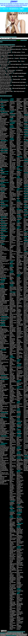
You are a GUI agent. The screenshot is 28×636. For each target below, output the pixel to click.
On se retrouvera (19, 363)
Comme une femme (5, 82)
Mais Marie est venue (5, 402)
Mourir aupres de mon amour (13, 287)
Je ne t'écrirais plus (4, 389)
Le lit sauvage (3, 466)
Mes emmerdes (3, 301)
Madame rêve (3, 145)
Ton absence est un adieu (19, 130)
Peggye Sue (2, 237)
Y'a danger (19, 151)
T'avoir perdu (12, 346)
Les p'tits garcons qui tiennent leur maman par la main (13, 441)
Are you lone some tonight (20, 179)
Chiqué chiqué (3, 352)
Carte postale (20, 287)
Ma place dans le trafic (20, 343)
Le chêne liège (20, 324)
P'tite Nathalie (20, 577)
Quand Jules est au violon (20, 503)
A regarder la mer (4, 113)
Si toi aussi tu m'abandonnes (20, 115)
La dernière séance (12, 597)
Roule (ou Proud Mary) (12, 342)
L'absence (12, 397)
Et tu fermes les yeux (4, 122)
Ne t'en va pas (3, 336)
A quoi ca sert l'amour (20, 158)
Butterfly (12, 273)
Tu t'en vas (2, 138)
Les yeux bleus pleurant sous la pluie (13, 318)
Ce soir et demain (4, 249)
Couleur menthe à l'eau (6, 91)
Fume (11, 562)
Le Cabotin (2, 299)
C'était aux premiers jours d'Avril (4, 115)
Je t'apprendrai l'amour (3, 391)
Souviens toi (19, 267)
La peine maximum (4, 101)
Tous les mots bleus (4, 374)
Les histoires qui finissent (3, 398)
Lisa (17, 338)
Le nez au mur (13, 204)
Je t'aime (11, 188)
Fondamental (3, 258)
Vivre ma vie (12, 260)
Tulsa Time (12, 508)
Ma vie (1, 132)
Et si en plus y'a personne (3, 160)
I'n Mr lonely (3, 230)
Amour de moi (13, 361)
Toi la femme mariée (4, 317)
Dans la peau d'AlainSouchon (13, 381)
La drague (19, 514)
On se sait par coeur (4, 269)
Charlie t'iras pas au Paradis (20, 477)
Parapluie (21, 76)
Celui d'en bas (3, 247)
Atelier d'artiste (11, 363)
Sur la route (19, 445)
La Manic (19, 429)
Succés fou (2, 373)
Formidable (2, 292)
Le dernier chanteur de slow (12, 412)
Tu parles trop (20, 134)
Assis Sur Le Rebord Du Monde (19, 282)
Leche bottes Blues (5, 84)
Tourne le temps (12, 492)
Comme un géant (4, 150)
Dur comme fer (20, 299)
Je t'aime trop (13, 587)
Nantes (1, 198)
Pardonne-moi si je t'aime (19, 82)
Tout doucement (4, 220)
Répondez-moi (20, 349)
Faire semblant (13, 173)
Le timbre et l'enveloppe (12, 450)
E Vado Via (12, 391)
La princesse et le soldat (20, 620)
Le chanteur (12, 130)
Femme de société (4, 413)
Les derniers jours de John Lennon (12, 430)
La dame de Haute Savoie (19, 319)
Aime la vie (3, 93)
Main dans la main (4, 365)
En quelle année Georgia (19, 73)
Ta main (11, 484)
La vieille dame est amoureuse (4, 461)
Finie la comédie (11, 180)
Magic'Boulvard (20, 375)
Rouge (25, 155)
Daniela (11, 552)
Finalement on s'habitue (13, 178)
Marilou (11, 326)
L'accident (12, 592)
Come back (12, 548)
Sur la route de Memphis (20, 123)
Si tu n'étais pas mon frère (20, 118)
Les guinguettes (3, 128)
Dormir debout (20, 298)
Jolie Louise (12, 263)
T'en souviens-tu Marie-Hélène (13, 246)
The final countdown (19, 216)
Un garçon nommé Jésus (13, 499)
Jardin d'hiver (20, 532)
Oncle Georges (13, 459)
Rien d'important (12, 338)
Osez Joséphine (3, 146)
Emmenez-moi (3, 290)
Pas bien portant (18, 417)
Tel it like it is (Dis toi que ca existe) (20, 126)
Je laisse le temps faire (19, 238)
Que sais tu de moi (4, 411)
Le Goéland (19, 626)
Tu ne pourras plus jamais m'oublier (20, 586)
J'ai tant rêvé (19, 530)
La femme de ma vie (4, 335)
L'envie (25, 247)
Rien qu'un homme (4, 135)
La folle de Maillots (4, 458)
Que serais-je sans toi (19, 85)
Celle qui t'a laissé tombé (12, 530)
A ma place (2, 187)
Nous (25, 106)
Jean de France (13, 396)
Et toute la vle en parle (13, 390)
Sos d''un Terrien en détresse (12, 136)
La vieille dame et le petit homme (4, 463)
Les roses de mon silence (19, 510)
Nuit (25, 150)
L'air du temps (20, 241)
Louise (18, 450)
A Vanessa (2, 381)
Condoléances (20, 234)
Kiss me (1, 242)
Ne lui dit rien (13, 327)
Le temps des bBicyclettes (12, 447)
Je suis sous (12, 102)
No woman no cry (4, 228)
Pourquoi (12, 225)
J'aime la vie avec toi (4, 331)
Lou (1, 364)
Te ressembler (20, 353)
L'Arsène (25, 178)
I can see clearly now (15, 64)
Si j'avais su (12, 239)
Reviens (11, 235)
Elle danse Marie (19, 385)
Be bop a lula (19, 421)
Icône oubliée (13, 568)
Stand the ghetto (4, 215)
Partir (25, 406)
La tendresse (12, 198)
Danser (25, 281)
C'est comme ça (20, 231)
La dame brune (3, 193)
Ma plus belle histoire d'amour (3, 196)
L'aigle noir (2, 194)
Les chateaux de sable (13, 116)
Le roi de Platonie (4, 469)
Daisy (1, 353)
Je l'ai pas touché (3, 357)
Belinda (2, 420)
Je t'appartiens (20, 484)
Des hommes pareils (19, 296)
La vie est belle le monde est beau (20, 623)
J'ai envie (19, 608)
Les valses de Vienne (19, 374)
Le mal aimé (3, 429)
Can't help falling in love (20, 182)
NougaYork (12, 106)
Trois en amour (13, 347)
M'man (11, 629)
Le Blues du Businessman (3, 415)
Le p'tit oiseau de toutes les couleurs (20, 491)
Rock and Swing (12, 268)
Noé (24, 392)
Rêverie (25, 110)
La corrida (19, 317)
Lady (11, 313)
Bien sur (11, 143)
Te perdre (19, 128)
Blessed (18, 171)
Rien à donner (13, 236)
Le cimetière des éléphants (13, 611)
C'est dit (2, 252)
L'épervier (26, 118)
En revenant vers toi (12, 559)
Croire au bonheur (12, 157)
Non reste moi (3, 337)
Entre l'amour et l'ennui (13, 169)
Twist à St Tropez (12, 349)
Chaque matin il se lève (13, 542)
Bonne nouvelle (19, 285)
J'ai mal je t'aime (19, 610)
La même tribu (13, 604)
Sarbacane (19, 352)
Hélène (25, 313)
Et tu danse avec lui (4, 241)
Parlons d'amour (18, 574)
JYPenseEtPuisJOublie (5, 423)
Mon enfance (12, 212)
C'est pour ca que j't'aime (19, 600)
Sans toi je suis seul (19, 91)
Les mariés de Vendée (13, 436)
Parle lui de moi (3, 370)
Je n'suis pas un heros (6, 73)
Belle (1, 351)
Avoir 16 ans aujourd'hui (12, 522)
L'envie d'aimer (3, 102)
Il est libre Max (20, 591)
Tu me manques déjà (5, 88)
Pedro (25, 108)
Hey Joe (25, 209)
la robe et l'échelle (19, 322)
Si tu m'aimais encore (13, 241)
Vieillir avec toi (20, 272)
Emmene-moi (3, 62)
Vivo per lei (2, 177)
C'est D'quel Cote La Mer (12, 376)
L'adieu (11, 401)
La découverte (13, 196)
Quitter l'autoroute (12, 478)
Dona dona (2, 422)
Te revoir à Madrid (12, 489)
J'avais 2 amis (12, 309)
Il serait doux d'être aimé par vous (20, 565)
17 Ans (1, 418)
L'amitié (18, 391)
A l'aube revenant (19, 278)
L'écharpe (19, 625)
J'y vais (18, 240)
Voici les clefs (19, 469)
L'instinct (2, 75)
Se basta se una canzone (20, 212)
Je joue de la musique (5, 260)
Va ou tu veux (13, 253)
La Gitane (19, 219)
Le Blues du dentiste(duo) (20, 536)
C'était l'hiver (19, 289)
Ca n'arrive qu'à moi (5, 76)
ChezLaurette (16, 79)
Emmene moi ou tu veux (12, 557)
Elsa (19, 61)
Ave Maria (2, 288)
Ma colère (14, 76)
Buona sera (2, 279)
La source (26, 134)
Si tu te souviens (3, 137)
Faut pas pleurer (11, 175)
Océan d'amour (3, 368)
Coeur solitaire (13, 546)
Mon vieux (12, 215)
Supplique (19, 426)
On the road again (4, 213)
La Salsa (2, 208)
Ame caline (3, 67)
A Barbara (12, 359)
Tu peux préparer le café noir (19, 137)
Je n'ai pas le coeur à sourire (13, 187)
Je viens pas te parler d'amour (13, 194)
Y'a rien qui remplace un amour (19, 154)
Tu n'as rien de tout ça (20, 132)
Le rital (1, 396)
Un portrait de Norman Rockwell (20, 147)
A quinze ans (3, 445)
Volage (18, 150)
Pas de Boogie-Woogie (20, 107)
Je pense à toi (3, 332)
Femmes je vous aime (6, 79)
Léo (10, 415)
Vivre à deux (12, 257)
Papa (1, 405)
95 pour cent (19, 424)
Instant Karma (13, 61)
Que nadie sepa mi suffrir (20, 262)
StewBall (26, 121)
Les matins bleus (3, 129)
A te (1, 175)
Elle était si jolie (3, 118)
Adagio (1, 170)
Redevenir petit (3, 476)
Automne (26, 261)
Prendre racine (3, 272)
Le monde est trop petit (13, 618)
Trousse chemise (3, 314)
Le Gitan (11, 202)
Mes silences (12, 210)
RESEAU (11, 9)
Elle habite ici (20, 439)
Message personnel (19, 393)
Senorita (2, 372)
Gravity (25, 237)
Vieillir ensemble (12, 255)
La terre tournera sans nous (4, 125)
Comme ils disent (4, 289)
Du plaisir (12, 502)
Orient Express (20, 572)
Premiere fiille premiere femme (4, 340)
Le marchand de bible (12, 616)
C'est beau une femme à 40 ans (20, 558)
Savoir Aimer (19, 263)
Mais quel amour (4, 404)
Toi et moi (2, 313)
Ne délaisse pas (20, 101)
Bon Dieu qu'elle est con (20, 529)
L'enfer (11, 205)
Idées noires (3, 207)
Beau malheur (20, 191)
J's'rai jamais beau (4, 395)
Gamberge (12, 182)
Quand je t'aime (12, 470)
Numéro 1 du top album (12, 457)
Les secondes (12, 207)
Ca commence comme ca (20, 553)
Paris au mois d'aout (5, 90)
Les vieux (26, 170)
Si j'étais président (19, 467)
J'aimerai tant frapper (13, 307)
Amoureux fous (20, 549)
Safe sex (2, 273)
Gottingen (2, 192)
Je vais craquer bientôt (13, 589)
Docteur (25, 288)
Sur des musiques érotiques (19, 582)
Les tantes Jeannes (19, 497)
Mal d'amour (3, 438)
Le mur (18, 246)
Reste (11, 234)
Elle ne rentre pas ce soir (13, 554)
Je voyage (2, 295)
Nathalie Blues (13, 113)
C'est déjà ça (3, 155)
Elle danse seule (19, 438)
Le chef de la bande (19, 404)
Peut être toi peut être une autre (13, 467)
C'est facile (12, 534)
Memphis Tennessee (5, 78)
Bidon (1, 154)
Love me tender (18, 187)
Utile (25, 450)
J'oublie (25, 327)
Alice (11, 520)
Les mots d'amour (19, 162)
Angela (25, 256)
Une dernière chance (5, 276)
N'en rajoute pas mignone (12, 329)
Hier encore (10, 72)
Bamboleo (19, 524)
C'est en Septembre (19, 474)
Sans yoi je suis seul (4, 347)
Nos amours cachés (12, 454)
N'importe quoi (20, 255)
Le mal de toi (19, 370)
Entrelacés (12, 304)
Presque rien (19, 348)
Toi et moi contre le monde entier (4, 434)
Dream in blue (20, 383)
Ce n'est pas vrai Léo (4, 447)
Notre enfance (13, 455)
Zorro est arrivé (20, 545)
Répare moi (2, 342)
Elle (1, 117)
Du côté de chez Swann (12, 283)
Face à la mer (3, 257)
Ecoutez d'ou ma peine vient (3, 157)
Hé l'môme (12, 183)
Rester (25, 422)
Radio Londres (3, 189)
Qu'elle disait (3, 134)
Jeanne (25, 464)
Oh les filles (2, 185)
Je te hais (2, 392)
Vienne (1, 199)
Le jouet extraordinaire (3, 428)
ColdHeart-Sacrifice (19, 173)
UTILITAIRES (20, 9)
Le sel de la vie (20, 372)
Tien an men (3, 274)
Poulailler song (3, 165)
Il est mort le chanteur (6, 85)
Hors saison (19, 305)
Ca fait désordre (12, 527)
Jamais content (3, 162)
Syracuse (19, 540)
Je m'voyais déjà (3, 294)
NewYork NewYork (19, 412)
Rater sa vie (3, 49)
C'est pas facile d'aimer (13, 150)
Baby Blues (12, 524)
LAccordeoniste (20, 160)
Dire (1, 255)
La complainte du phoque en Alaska (13, 594)
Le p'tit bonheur (19, 225)
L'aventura (19, 202)
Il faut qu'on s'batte (19, 441)
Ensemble (2, 172)
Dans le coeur (13, 159)
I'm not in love (3, 105)
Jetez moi (12, 192)
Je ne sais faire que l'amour (13, 585)
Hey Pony (12, 566)
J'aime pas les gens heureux (13, 578)
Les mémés (19, 449)
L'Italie (1, 363)
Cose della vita (20, 210)
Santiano (26, 119)
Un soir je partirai (4, 484)
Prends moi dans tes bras (12, 227)
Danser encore (3, 253)
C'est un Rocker (13, 538)
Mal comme (2, 367)
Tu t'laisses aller (3, 315)
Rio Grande (19, 113)
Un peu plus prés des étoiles (20, 506)
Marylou (11, 277)
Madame (2, 400)
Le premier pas (3, 468)
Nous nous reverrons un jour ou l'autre (4, 306)
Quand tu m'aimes (4, 311)
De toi (18, 461)
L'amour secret (13, 405)
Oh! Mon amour (16, 52)
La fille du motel (12, 600)
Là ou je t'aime (13, 406)
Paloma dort (19, 105)
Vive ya (1, 233)
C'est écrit (25, 64)
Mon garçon (12, 452)
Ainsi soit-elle (13, 294)
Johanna (2, 333)
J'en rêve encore (18, 444)
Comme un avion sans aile (4, 284)
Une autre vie (3, 139)
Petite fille (2, 338)
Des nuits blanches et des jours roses (4, 449)
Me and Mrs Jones (4, 223)
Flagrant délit (20, 562)
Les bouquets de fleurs (12, 426)
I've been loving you (19, 310)
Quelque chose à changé (20, 112)
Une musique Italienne (13, 497)
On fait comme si (4, 268)
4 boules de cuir (13, 101)
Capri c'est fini (20, 598)
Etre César (12, 388)
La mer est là (3, 123)
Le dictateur (3, 465)
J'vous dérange (13, 591)
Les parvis (2, 70)
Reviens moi (12, 336)
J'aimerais (12, 185)
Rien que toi (12, 340)
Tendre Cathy (3, 348)
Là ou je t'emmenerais (20, 243)
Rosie (18, 351)
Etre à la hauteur (18, 193)
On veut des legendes (19, 103)
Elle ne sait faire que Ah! (18, 88)
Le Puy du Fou (13, 420)
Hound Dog (19, 183)
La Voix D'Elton (13, 410)
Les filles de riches (4, 472)
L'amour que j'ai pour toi (13, 315)
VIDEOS (22, 9)
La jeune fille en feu (12, 67)
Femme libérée (13, 121)
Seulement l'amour (12, 504)
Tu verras (12, 108)
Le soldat (19, 250)
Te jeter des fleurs (19, 269)
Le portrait (2, 266)
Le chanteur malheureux (3, 425)
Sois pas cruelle (13, 345)
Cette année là (3, 421)
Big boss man (12, 525)
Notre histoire (13, 218)
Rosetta (2, 346)
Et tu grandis (3, 386)
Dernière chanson (19, 294)
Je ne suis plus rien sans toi (13, 311)
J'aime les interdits (12, 575)
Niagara (25, 391)
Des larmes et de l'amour (20, 367)
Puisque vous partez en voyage (19, 399)
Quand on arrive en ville (13, 132)
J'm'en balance (20, 613)
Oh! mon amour (3, 369)
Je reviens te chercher (19, 482)
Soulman (2, 202)
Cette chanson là (4, 64)
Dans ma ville (20, 603)
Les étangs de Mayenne (13, 434)
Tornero (25, 123)
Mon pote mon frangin (13, 214)
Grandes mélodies (4, 330)
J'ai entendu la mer (4, 356)
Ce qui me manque (12, 374)
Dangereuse (3, 354)
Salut (25, 226)
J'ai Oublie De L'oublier (12, 580)
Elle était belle (20, 604)
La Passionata (20, 519)
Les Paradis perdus (4, 362)
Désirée (18, 479)
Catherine (12, 144)
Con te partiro (3, 176)
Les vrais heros (13, 625)
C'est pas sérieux (11, 299)
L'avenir (17, 58)
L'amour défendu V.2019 (20, 617)
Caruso (18, 230)
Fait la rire (19, 607)
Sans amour (12, 237)
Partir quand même (19, 396)
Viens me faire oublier (13, 354)
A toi (25, 218)
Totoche (11, 250)
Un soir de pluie (3, 225)
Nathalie (19, 498)
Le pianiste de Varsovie (20, 488)
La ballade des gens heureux (20, 463)
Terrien (25, 436)
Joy (17, 369)
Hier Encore (2, 293)
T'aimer (1, 442)
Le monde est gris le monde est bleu (20, 204)
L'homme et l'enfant (12, 514)
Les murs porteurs (19, 248)
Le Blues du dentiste (19, 538)
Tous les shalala (3, 432)
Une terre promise (19, 140)
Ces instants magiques (19, 556)
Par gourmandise (4, 308)
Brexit (6, 69)
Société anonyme (19, 120)
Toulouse (12, 107)
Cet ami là (12, 379)
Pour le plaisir (20, 576)
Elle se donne (12, 167)
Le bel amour (3, 127)
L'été (1, 209)
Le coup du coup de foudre (13, 613)
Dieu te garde (13, 160)
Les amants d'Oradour (12, 422)
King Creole (19, 185)
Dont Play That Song (4, 111)
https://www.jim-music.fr (21, 635)
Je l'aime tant (19, 611)
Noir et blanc (19, 256)
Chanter (18, 233)
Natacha (26, 149)
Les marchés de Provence (20, 494)
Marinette (12, 208)
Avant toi (2, 246)
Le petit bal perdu (4, 235)
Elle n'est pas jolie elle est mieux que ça (13, 165)
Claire (18, 602)
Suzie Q (11, 124)
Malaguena (2, 322)
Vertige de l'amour (4, 148)
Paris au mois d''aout (4, 309)
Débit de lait (3, 320)
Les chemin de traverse (20, 334)
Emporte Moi (3, 121)
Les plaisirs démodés (4, 300)
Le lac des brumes (19, 628)
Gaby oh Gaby (3, 142)
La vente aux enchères (19, 486)
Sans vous (2, 477)
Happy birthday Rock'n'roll (13, 564)
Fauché (11, 561)
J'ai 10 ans (2, 161)
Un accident (4, 66)
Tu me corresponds (19, 355)
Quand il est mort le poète (20, 500)
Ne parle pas (12, 217)
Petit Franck (19, 376)
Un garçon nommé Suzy (16, 46)
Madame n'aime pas (19, 340)
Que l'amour (12, 474)
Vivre (22, 61)
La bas (25, 148)
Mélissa (25, 381)
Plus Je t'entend (3, 133)
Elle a (11, 161)
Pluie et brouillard (12, 334)
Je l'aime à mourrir (19, 312)
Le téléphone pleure (4, 431)
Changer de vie (3, 329)
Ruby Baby (12, 343)
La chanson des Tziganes (13, 399)
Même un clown (12, 279)
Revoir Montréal (12, 481)
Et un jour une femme (20, 236)
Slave (18, 378)
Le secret (12, 432)
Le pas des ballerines (19, 328)
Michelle (18, 465)
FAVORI (15, 9)
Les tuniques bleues (12, 623)
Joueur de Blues (4, 46)
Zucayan (25, 454)
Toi (9, 62)
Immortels (2, 143)
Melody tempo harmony (3, 211)
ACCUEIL (2, 9)
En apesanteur (3, 256)
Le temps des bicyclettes (6, 55)
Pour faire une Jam (4, 310)
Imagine (25, 233)
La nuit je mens (11, 70)
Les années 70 (13, 423)
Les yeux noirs (4, 61)
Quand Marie (12, 229)
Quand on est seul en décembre (20, 259)
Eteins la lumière (4, 188)
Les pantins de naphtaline (20, 337)
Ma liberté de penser (19, 253)
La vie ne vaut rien (4, 164)
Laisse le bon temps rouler (12, 602)
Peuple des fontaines (19, 347)
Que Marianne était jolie (14, 49)
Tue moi (18, 271)
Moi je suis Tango (19, 521)
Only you (5, 56)
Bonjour (18, 597)
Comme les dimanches (12, 302)
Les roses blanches (4, 218)
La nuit (1, 107)
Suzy (11, 482)
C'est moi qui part (4, 384)
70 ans (11, 358)
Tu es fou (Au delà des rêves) (20, 460)
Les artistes (12, 424)
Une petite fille (13, 110)
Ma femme (2, 401)
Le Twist (11, 626)
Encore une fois (20, 480)
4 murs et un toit (4, 204)
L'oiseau (2, 267)
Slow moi (2, 479)
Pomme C (2, 271)
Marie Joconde (3, 130)
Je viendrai (2, 394)
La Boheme (2, 297)
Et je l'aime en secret (4, 437)
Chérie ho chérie (12, 545)
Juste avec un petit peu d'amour (20, 143)
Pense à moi (19, 207)
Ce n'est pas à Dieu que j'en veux (12, 147)
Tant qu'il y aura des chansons (12, 486)
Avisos (25, 265)
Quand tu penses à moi (12, 231)
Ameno (18, 198)
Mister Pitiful (12, 293)
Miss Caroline (12, 627)
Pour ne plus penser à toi (12, 223)
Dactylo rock (12, 551)
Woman (25, 235)
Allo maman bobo (4, 153)
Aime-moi (2, 380)
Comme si (2, 240)
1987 (1, 245)
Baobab (11, 369)
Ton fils (25, 156)
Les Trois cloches (18, 164)
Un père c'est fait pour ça (6, 58)
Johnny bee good (3, 376)
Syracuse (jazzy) (20, 541)
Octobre (18, 345)
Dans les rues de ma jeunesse (20, 455)
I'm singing (12, 395)
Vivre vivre (19, 379)
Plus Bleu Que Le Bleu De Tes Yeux (13, 220)
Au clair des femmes (5, 52)
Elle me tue (2, 385)
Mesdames (12, 209)
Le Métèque (19, 433)
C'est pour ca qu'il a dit (12, 152)
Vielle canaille (20, 149)
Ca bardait (12, 512)
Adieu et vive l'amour (19, 595)
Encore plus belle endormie (4, 451)
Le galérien (19, 223)
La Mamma (2, 298)
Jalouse (1, 388)
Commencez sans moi (19, 561)
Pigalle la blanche (4, 214)
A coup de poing (12, 141)
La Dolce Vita (3, 358)
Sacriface (19, 175)
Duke (7, 75)
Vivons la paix (20, 273)
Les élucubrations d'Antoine (4, 180)
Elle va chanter (3, 119)
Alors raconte (20, 472)
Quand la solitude (12, 472)
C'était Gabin (12, 378)
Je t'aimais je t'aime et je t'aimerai (19, 315)
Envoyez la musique (12, 172)
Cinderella (12, 300)
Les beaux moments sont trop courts (20, 331)
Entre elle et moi (3, 454)
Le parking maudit (12, 621)
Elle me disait (12, 162)
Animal (18, 279)
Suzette (11, 269)
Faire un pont (13, 305)
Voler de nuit (3, 277)
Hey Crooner (19, 518)
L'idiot (25, 100)
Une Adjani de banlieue (3, 482)
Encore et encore (19, 301)
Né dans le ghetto (19, 99)
